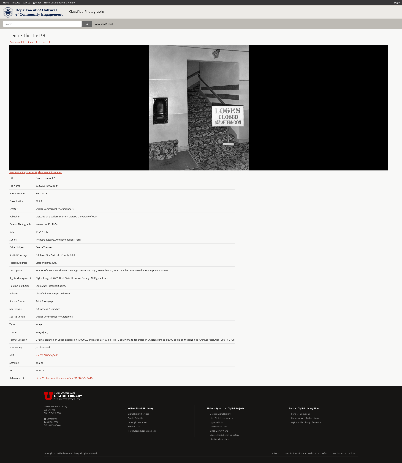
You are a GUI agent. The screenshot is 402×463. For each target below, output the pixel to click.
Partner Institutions (300, 413)
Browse (16, 2)
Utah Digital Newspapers (221, 418)
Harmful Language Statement (59, 2)
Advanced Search (104, 23)
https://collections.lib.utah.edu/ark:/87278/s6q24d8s (64, 378)
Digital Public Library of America (306, 422)
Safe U (324, 453)
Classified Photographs (86, 11)
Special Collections (136, 418)
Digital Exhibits (216, 422)
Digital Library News (219, 430)
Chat (38, 2)
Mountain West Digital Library (305, 418)
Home (6, 2)
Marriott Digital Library (220, 413)
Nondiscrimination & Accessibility (300, 453)
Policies (352, 453)
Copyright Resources (137, 422)
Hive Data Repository (219, 439)
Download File (17, 42)
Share (30, 42)
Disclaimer (338, 453)
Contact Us (51, 418)
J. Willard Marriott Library (55, 406)
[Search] (87, 24)
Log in (397, 2)
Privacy (275, 453)
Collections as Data (218, 426)
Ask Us (26, 2)
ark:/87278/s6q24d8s (47, 355)
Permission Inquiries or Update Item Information (35, 172)
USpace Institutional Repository (224, 434)
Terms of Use (134, 426)
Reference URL (44, 42)
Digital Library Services (138, 413)
